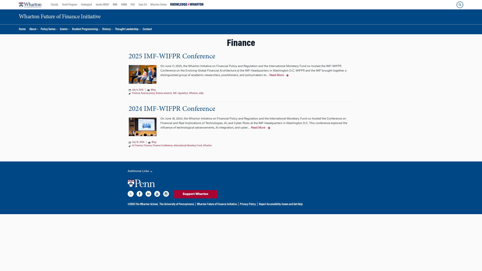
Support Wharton (195, 194)
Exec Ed (143, 4)
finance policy (148, 93)
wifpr (201, 93)
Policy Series (48, 29)
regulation (183, 93)
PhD (133, 4)
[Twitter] (131, 194)
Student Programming (85, 29)
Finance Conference (162, 146)
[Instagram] (166, 194)
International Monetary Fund (188, 146)
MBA (115, 4)
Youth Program (69, 4)
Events (64, 29)
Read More (276, 75)
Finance (136, 93)
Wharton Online (158, 4)
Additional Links (139, 171)
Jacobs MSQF (102, 4)
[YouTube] (157, 194)
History (106, 29)
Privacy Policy (248, 204)
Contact (147, 29)
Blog (153, 90)
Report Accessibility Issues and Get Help (281, 204)
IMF (175, 93)
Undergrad (86, 4)
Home (22, 29)
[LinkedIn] (148, 194)
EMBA (124, 4)
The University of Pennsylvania (176, 204)
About (32, 29)
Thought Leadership (126, 29)
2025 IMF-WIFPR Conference (172, 56)
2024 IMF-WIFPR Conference (172, 109)
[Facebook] (140, 194)
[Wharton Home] (30, 4)
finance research (164, 93)
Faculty (54, 4)
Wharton (193, 93)
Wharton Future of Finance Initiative (217, 204)
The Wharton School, (146, 204)
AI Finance (137, 146)
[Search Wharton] (460, 5)
